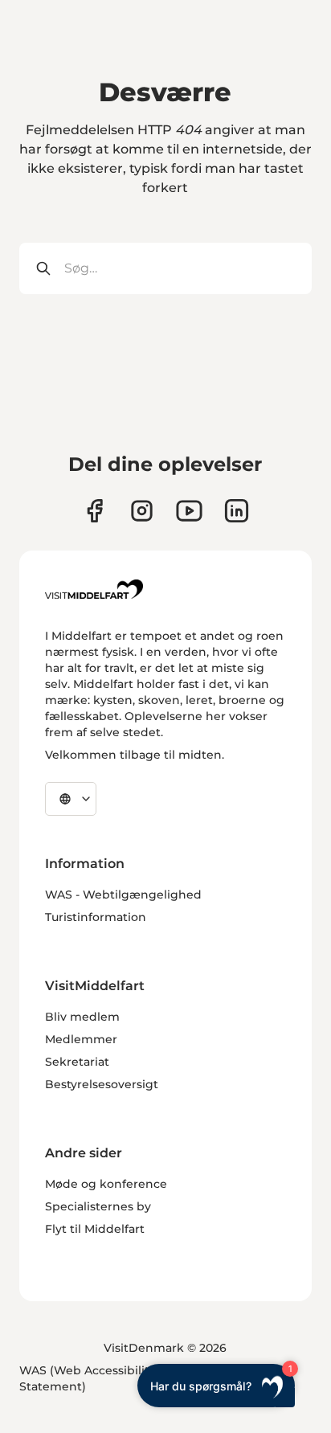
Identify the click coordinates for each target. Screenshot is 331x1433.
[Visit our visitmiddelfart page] (94, 511)
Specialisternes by (98, 1206)
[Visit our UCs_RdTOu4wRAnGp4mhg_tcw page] (189, 511)
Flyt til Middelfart (95, 1229)
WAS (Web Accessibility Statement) (87, 1378)
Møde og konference (106, 1184)
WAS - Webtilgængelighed (123, 894)
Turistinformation (95, 917)
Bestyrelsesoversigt (101, 1084)
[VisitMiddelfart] (94, 589)
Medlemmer (81, 1039)
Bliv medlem (82, 1016)
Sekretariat (77, 1061)
